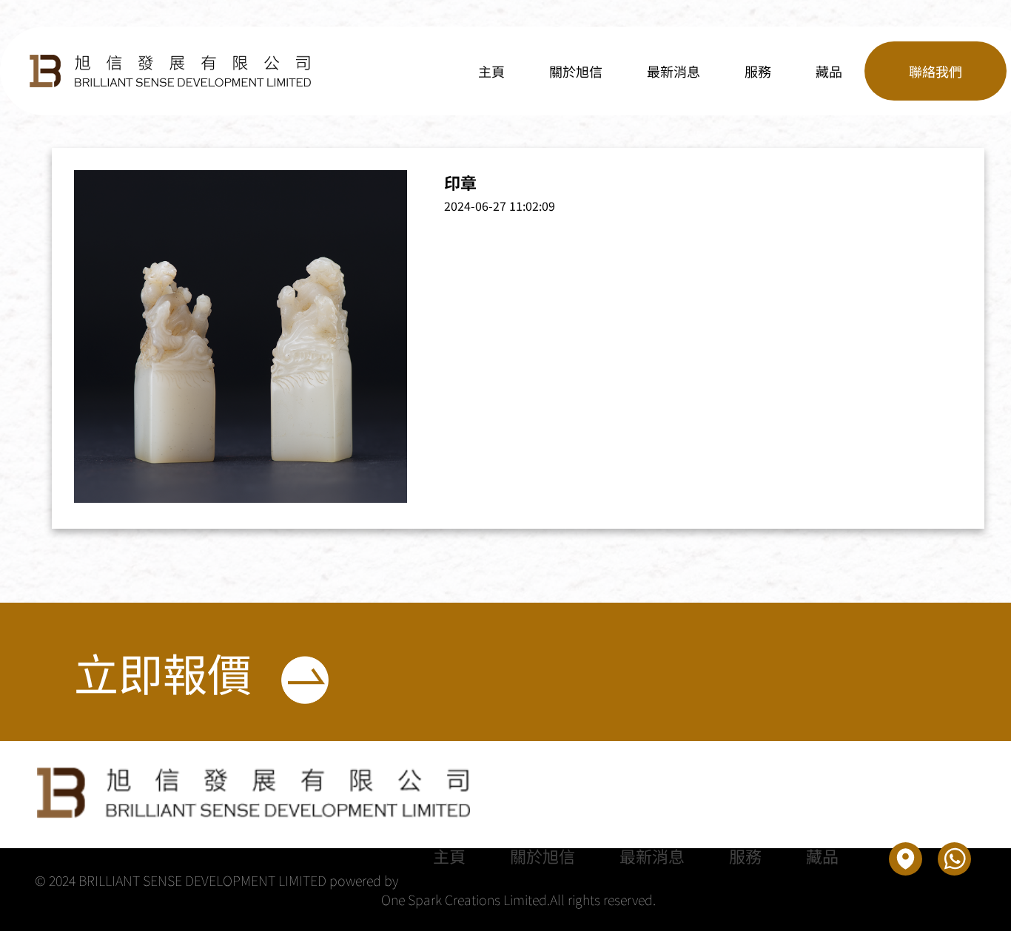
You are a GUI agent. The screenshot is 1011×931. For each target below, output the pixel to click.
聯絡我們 (935, 71)
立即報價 (163, 672)
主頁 (491, 71)
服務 (758, 71)
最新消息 (673, 71)
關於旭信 (575, 71)
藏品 (829, 71)
